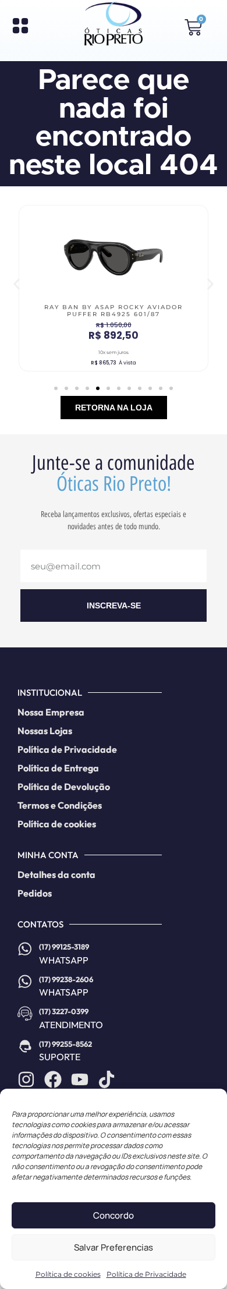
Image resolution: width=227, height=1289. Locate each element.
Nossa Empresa (50, 712)
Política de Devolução (63, 786)
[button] (16, 284)
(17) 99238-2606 (66, 979)
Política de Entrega (58, 768)
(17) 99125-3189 (64, 946)
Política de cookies (68, 1274)
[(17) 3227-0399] (25, 1013)
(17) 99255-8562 (65, 1044)
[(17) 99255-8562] (25, 1046)
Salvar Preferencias (113, 1247)
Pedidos (34, 893)
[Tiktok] (106, 1079)
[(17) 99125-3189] (25, 949)
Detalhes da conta (56, 874)
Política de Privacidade (146, 1274)
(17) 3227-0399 (63, 1011)
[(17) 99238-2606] (25, 981)
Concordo (113, 1215)
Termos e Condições (59, 805)
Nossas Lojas (44, 730)
